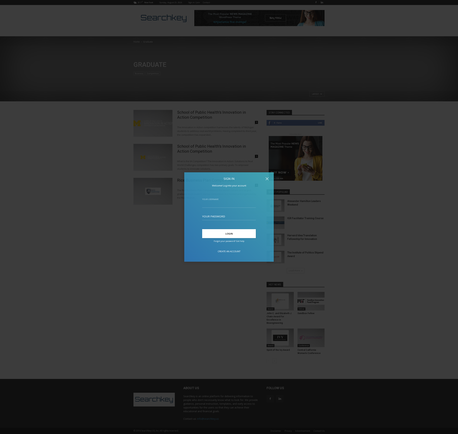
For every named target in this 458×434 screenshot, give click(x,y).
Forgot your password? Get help (229, 241)
